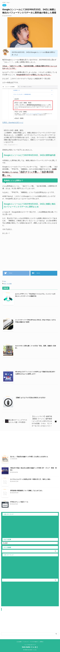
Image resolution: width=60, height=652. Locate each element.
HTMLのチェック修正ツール (19, 502)
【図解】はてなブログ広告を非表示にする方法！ (30, 397)
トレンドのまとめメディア (30, 644)
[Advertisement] (30, 251)
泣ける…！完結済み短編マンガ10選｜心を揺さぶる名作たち (29, 456)
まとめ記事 (19, 641)
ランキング (25, 641)
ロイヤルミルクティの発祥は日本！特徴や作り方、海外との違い (30, 479)
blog (5, 281)
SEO (5, 283)
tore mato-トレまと (30, 647)
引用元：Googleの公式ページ (12, 122)
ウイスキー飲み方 (34, 641)
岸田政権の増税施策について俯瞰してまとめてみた (26, 490)
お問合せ (41, 641)
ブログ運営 (9, 283)
